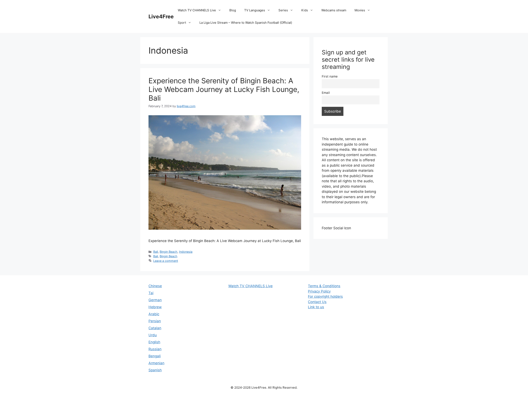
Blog (232, 10)
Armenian (156, 363)
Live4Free (161, 16)
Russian (154, 349)
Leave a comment (165, 260)
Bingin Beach (168, 251)
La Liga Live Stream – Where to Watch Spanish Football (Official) (245, 23)
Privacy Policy (319, 291)
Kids (304, 10)
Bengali (154, 356)
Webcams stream (333, 10)
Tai (150, 293)
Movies (360, 10)
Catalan (154, 328)
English (154, 342)
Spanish (155, 370)
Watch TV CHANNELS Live (197, 10)
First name (330, 76)
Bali (155, 251)
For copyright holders (325, 296)
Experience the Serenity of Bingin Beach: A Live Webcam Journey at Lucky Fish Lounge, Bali (223, 89)
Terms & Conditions (324, 286)
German (155, 300)
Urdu (152, 335)
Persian (154, 321)
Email (326, 93)
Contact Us (317, 302)
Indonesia (185, 251)
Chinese (155, 286)
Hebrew (155, 307)
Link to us (316, 307)
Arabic (153, 314)
